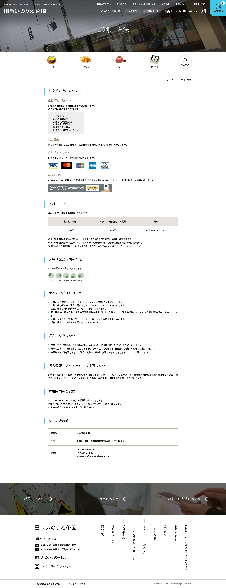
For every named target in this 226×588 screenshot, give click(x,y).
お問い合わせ (181, 4)
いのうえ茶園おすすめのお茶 (134, 542)
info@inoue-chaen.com (96, 456)
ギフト (154, 67)
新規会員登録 (152, 11)
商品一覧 (102, 530)
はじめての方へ (104, 4)
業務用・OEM (200, 4)
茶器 (120, 67)
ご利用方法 (121, 4)
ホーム (170, 80)
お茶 (52, 67)
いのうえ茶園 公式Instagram (56, 566)
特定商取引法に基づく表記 (48, 584)
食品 (86, 67)
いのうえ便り (155, 533)
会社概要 (166, 4)
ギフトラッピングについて (144, 4)
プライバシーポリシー (78, 584)
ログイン (134, 11)
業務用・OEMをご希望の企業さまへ (186, 548)
